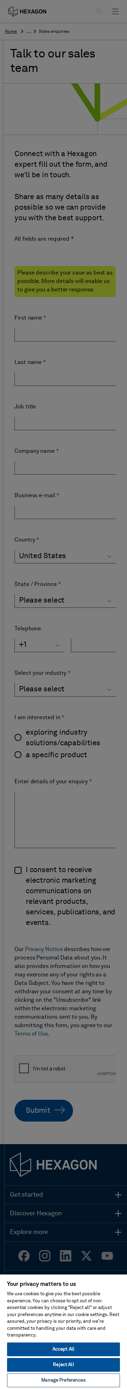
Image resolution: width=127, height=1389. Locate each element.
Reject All (63, 1365)
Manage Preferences (63, 1380)
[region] (63, 1331)
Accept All (63, 1349)
